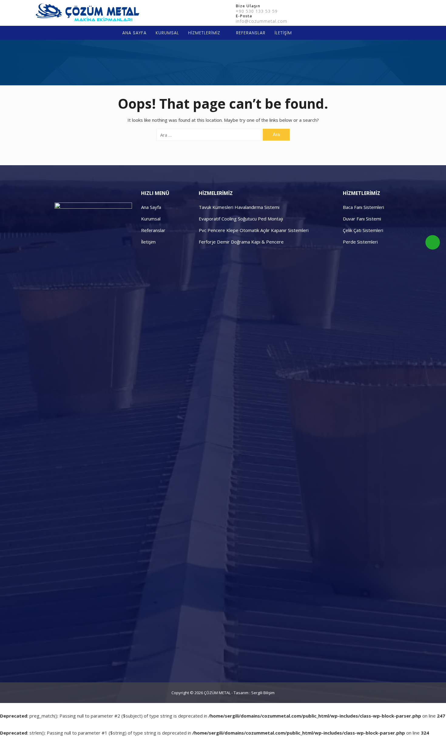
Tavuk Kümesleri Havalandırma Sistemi (239, 207)
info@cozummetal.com (261, 21)
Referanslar (153, 230)
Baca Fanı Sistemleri (363, 207)
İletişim (148, 242)
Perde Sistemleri (360, 242)
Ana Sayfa (151, 207)
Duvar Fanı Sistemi (362, 219)
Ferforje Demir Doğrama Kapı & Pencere (241, 242)
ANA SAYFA (134, 33)
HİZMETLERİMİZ (204, 33)
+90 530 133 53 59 (257, 11)
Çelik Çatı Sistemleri (363, 230)
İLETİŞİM (283, 33)
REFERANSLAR (250, 33)
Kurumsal (150, 219)
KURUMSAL (167, 33)
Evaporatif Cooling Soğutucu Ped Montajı (241, 219)
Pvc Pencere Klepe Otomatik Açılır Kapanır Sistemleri (254, 230)
